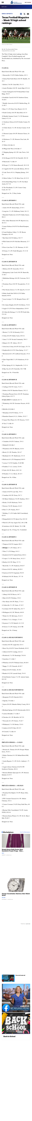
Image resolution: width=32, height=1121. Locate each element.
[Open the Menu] (2, 2)
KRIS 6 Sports (7, 13)
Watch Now (27, 2)
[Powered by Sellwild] (28, 923)
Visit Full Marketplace (25, 832)
